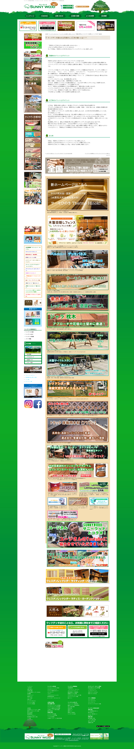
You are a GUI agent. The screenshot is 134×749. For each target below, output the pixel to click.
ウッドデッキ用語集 (30, 336)
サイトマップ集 (29, 381)
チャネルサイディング (92, 690)
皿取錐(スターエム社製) (72, 693)
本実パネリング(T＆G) (92, 693)
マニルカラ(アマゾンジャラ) (53, 695)
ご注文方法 (29, 687)
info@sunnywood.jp (73, 740)
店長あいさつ (29, 696)
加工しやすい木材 (91, 721)
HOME (46, 34)
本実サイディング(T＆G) (93, 692)
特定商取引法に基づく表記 (31, 377)
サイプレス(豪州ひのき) (52, 690)
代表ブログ (29, 699)
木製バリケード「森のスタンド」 (33, 283)
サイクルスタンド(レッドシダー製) (74, 695)
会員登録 (29, 708)
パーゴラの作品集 (51, 716)
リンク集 (27, 379)
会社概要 (29, 693)
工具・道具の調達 (71, 706)
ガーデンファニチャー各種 (73, 696)
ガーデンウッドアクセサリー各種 (94, 703)
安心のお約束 (29, 712)
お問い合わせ (29, 689)
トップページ (29, 686)
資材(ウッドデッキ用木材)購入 (73, 705)
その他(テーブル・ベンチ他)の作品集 (55, 718)
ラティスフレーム (91, 702)
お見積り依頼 (29, 690)
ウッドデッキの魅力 (30, 332)
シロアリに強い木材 (92, 719)
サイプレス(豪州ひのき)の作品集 (54, 708)
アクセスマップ (30, 695)
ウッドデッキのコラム (53, 34)
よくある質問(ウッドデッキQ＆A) (33, 692)
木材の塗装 (70, 708)
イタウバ (49, 693)
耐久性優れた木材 (91, 718)
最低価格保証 (29, 713)
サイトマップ (29, 719)
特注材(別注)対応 (51, 696)
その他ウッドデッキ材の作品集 (53, 709)
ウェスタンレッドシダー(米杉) (53, 687)
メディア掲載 (28, 338)
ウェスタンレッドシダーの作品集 (54, 705)
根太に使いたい (91, 712)
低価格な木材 (90, 722)
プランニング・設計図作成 (73, 703)
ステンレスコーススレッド (73, 690)
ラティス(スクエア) (92, 700)
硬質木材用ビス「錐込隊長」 (73, 692)
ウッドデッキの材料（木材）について (67, 34)
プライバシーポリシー (30, 375)
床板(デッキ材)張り (71, 712)
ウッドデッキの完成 (71, 713)
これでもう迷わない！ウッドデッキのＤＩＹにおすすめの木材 (59, 153)
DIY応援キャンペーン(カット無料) (33, 709)
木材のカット (70, 709)
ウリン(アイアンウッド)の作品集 (54, 706)
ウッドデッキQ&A (29, 334)
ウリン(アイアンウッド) (52, 689)
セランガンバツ (51, 692)
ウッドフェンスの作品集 (52, 715)
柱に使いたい (90, 715)
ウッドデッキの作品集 (52, 713)
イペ (58, 690)
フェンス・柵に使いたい (92, 713)
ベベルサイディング (92, 689)
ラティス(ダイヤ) (91, 699)
